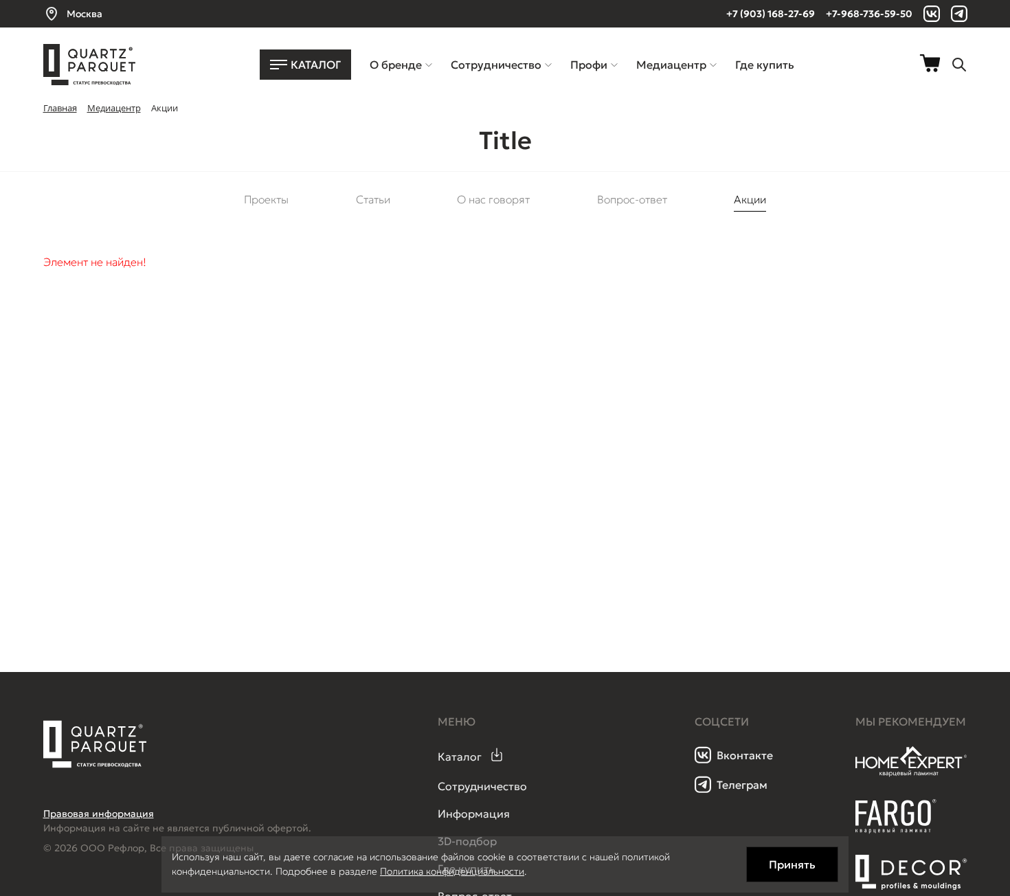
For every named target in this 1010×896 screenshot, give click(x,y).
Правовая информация (98, 813)
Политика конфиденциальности (452, 871)
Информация (474, 813)
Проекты (266, 199)
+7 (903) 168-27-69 (770, 14)
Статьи (373, 199)
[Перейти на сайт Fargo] (895, 830)
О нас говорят (493, 199)
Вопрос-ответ (632, 199)
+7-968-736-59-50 (869, 14)
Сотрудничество (482, 786)
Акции (750, 199)
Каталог (460, 756)
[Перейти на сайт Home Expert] (911, 774)
